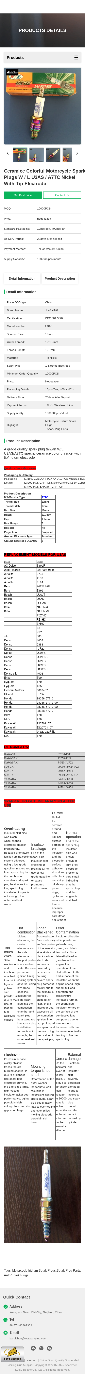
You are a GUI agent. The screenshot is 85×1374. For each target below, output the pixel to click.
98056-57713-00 (47, 702)
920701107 (44, 723)
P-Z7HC (42, 615)
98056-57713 (45, 698)
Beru (7, 586)
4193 (40, 578)
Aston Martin (12, 570)
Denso (8, 640)
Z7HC (40, 624)
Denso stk (10, 673)
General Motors (14, 690)
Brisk (7, 607)
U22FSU (42, 669)
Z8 (38, 628)
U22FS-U (42, 661)
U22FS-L (42, 657)
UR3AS (41, 603)
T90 (39, 677)
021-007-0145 (46, 570)
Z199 (40, 590)
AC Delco (10, 565)
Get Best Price (23, 195)
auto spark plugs (16, 1275)
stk (6, 636)
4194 (40, 582)
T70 (39, 682)
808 (39, 636)
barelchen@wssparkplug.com (27, 1338)
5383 (40, 644)
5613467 (42, 690)
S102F (41, 565)
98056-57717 (45, 711)
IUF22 (40, 648)
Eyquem (9, 682)
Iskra (7, 715)
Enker (7, 677)
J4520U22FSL (46, 731)
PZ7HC (41, 619)
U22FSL (42, 665)
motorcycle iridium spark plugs (34, 1270)
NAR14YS (43, 611)
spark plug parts (68, 1270)
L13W (40, 694)
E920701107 (45, 727)
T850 (40, 686)
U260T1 (42, 594)
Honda (8, 698)
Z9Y (39, 632)
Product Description (60, 278)
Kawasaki (10, 723)
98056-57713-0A (47, 707)
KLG (6, 736)
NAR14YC (43, 607)
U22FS (41, 653)
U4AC (40, 599)
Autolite (8, 574)
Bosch (8, 594)
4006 (40, 640)
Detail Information (22, 278)
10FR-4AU (43, 586)
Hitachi (8, 694)
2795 (40, 574)
